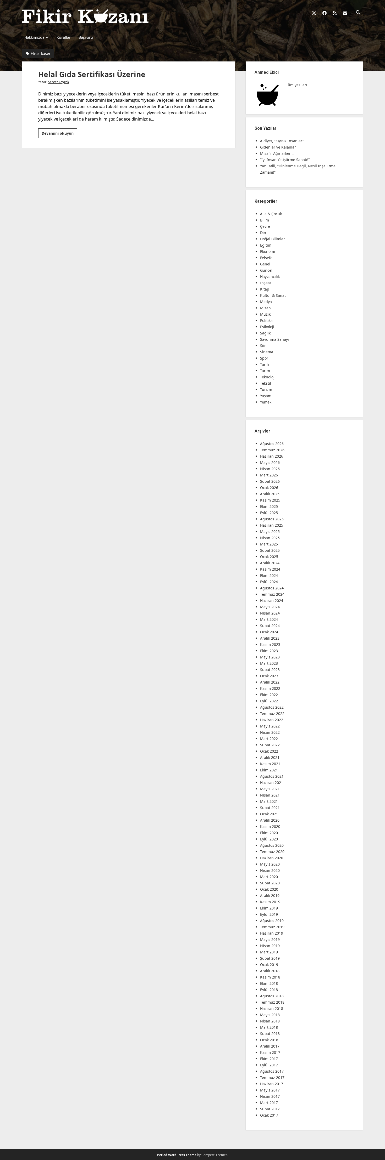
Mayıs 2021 (270, 788)
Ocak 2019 (269, 964)
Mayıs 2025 (270, 531)
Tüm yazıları (296, 84)
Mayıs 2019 (270, 939)
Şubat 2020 (270, 882)
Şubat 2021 (270, 807)
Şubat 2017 (270, 1108)
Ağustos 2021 (272, 776)
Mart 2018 (269, 1027)
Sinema (266, 351)
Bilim (264, 220)
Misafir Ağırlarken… (277, 153)
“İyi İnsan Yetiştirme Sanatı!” (285, 159)
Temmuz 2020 (272, 851)
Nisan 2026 (270, 468)
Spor (264, 358)
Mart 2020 (269, 876)
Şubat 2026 (270, 481)
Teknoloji (268, 376)
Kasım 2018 (270, 977)
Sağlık (265, 333)
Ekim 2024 (269, 575)
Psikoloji (267, 326)
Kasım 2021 (270, 763)
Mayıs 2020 (270, 864)
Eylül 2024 (269, 581)
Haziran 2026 (271, 456)
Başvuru (86, 37)
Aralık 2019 (269, 895)
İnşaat (265, 282)
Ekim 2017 (269, 1058)
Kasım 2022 (270, 688)
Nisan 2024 (270, 613)
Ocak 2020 (269, 889)
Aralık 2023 (269, 638)
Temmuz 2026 (272, 449)
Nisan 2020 (270, 870)
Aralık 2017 (269, 1046)
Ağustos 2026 (272, 443)
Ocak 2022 (269, 751)
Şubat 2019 (270, 958)
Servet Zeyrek (58, 82)
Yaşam (265, 395)
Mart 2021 (269, 801)
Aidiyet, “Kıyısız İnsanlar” (282, 140)
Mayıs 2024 (270, 606)
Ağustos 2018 (272, 995)
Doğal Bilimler (272, 238)
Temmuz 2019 (272, 926)
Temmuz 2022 (272, 713)
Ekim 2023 (269, 650)
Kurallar (64, 37)
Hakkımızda (34, 37)
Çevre (265, 226)
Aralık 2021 (269, 757)
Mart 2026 (269, 475)
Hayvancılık (270, 276)
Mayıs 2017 (270, 1090)
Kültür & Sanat (273, 295)
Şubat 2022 (270, 744)
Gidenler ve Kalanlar (278, 147)
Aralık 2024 (269, 562)
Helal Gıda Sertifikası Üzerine (91, 74)
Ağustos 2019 (272, 920)
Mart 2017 (269, 1102)
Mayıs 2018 (270, 1014)
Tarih (264, 364)
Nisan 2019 (270, 945)
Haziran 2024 (271, 600)
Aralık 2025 (269, 493)
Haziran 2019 (271, 933)
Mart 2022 (269, 738)
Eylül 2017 (269, 1064)
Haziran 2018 (271, 1008)
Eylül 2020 (269, 839)
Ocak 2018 (269, 1039)
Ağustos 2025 (272, 518)
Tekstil (265, 383)
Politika (266, 320)
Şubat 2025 (270, 550)
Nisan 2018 (270, 1021)
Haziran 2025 (271, 525)
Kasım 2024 (270, 569)
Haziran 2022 (271, 719)
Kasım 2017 (270, 1052)
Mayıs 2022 (270, 726)
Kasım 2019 (270, 901)
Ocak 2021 (269, 813)
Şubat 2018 (270, 1033)
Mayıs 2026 (270, 462)
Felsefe (266, 257)
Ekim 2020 (269, 832)
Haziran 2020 (271, 857)
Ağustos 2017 (272, 1071)
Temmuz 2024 (272, 594)
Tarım (265, 370)
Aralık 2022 (269, 682)
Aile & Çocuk (271, 213)
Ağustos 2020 (272, 845)
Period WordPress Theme (176, 1155)
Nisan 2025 (270, 537)
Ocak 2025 (269, 556)
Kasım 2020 (270, 826)
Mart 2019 (269, 951)
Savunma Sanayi (274, 339)
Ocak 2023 (269, 675)
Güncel (266, 270)
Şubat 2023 (270, 669)
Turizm (266, 389)
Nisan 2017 (270, 1096)
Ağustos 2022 (272, 707)
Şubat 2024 (270, 625)
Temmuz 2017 (272, 1077)
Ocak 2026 (269, 487)
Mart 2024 (269, 619)
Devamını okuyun (59, 134)
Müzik (265, 314)
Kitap (264, 289)
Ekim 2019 (269, 908)
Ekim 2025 (269, 506)
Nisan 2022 (270, 732)
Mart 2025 (269, 544)
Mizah (265, 307)
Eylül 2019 (269, 914)
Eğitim (265, 245)
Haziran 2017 (271, 1083)
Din (263, 232)
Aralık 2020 (269, 820)
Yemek (265, 402)
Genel (265, 263)
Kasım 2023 (270, 644)
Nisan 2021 (270, 795)
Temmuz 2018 (272, 1002)
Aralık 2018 (269, 970)
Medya (266, 301)
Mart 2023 (269, 663)
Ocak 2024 (269, 631)
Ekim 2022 (269, 694)
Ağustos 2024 (272, 587)
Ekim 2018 (269, 983)
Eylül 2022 (269, 700)
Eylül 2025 (269, 512)
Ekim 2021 (269, 769)
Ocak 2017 (269, 1115)
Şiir (263, 345)
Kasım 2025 (270, 500)
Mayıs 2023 (270, 657)
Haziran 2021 (271, 782)
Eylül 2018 (269, 989)
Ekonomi (267, 251)
